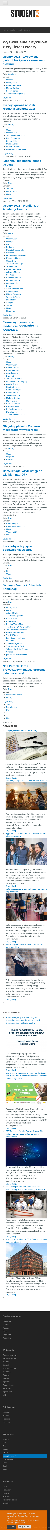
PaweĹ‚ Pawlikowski (15, 250)
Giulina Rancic (12, 367)
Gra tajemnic (12, 283)
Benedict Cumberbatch (16, 149)
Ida (7, 244)
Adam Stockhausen (14, 289)
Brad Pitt (10, 376)
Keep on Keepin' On (15, 632)
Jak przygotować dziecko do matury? (22, 731)
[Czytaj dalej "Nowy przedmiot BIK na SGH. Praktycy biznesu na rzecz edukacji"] (26, 1260)
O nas (5, 1487)
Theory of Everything (15, 93)
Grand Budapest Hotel (16, 255)
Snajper (9, 302)
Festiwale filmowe (9, 1358)
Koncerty (6, 1365)
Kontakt (5, 1503)
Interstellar (11, 300)
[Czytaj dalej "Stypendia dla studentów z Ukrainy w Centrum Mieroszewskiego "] (26, 851)
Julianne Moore (13, 272)
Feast (8, 286)
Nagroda (10, 457)
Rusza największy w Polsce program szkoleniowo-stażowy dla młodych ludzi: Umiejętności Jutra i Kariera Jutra (23, 1020)
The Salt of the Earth (15, 646)
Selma (9, 305)
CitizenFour (11, 261)
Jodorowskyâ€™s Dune (16, 629)
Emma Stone (12, 392)
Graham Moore (13, 280)
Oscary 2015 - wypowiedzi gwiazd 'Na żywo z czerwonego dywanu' (24, 60)
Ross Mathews (12, 406)
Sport (5, 1466)
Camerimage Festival (15, 526)
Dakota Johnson (13, 144)
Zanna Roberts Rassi (15, 415)
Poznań (6, 1328)
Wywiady (12, 74)
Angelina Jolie (12, 373)
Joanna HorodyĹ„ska (15, 135)
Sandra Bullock (12, 387)
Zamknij (12, 1527)
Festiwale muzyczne (10, 1355)
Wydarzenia (7, 1392)
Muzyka (6, 1439)
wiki (4, 1395)
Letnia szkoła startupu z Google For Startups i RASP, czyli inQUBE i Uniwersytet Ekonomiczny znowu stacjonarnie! (26, 1076)
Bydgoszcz (7, 1321)
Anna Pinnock (12, 291)
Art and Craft (12, 613)
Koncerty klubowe (9, 1368)
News (10, 183)
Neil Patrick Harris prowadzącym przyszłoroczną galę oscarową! (24, 669)
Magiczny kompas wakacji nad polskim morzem (26, 781)
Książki (5, 1449)
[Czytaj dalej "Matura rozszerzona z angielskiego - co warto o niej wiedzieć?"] (26, 907)
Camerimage (12, 523)
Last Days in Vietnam (15, 638)
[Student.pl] (25, 14)
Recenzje (6, 1419)
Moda (5, 1463)
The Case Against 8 (14, 616)
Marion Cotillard (13, 88)
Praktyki (6, 1493)
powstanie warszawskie (16, 654)
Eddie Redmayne (13, 85)
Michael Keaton (13, 398)
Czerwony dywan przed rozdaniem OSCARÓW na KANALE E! (20, 326)
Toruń (5, 1331)
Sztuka (5, 1453)
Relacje (6, 1416)
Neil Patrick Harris (14, 695)
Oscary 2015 (12, 82)
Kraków (5, 1325)
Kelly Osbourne (13, 138)
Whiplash (10, 253)
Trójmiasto (7, 1335)
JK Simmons (11, 266)
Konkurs (9, 459)
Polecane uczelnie (10, 1500)
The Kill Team (12, 635)
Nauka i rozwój (16, 30)
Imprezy (6, 1362)
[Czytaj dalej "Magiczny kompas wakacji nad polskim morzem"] (26, 796)
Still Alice (10, 275)
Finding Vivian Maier (15, 624)
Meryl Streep (12, 401)
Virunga (9, 652)
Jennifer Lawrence (14, 379)
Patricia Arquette (13, 277)
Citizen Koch (11, 618)
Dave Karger (11, 412)
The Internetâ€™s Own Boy (18, 627)
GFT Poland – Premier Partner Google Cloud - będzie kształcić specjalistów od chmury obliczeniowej (26, 1134)
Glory (8, 308)
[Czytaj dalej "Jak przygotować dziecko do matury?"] (26, 746)
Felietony (6, 1422)
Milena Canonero (13, 294)
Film (10, 518)
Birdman (10, 247)
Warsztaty (6, 1375)
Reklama (6, 1497)
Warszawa (7, 1338)
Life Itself (10, 641)
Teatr (5, 1446)
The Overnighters (14, 643)
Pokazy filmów (8, 1385)
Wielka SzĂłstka (13, 297)
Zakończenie (12, 707)
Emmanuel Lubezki (14, 258)
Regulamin (7, 1490)
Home (5, 30)
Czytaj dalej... (9, 98)
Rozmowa (10, 311)
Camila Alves (12, 384)
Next (8, 718)
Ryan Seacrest (12, 370)
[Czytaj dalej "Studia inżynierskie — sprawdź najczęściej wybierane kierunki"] (26, 962)
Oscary (9, 80)
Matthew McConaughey (16, 381)
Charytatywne (8, 1459)
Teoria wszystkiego (14, 264)
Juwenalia (7, 1372)
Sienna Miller (12, 141)
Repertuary (7, 1388)
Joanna (9, 188)
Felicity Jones (12, 91)
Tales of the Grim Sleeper (17, 649)
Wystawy (6, 1382)
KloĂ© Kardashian (14, 409)
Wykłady (6, 1378)
